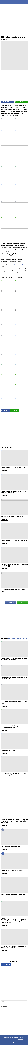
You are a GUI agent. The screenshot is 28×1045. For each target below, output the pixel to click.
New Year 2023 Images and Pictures (12, 516)
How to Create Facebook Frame (10, 846)
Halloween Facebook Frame (17, 638)
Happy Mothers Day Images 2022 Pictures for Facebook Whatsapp (14, 659)
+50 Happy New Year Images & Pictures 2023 (13, 590)
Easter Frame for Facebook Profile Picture (13, 894)
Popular (2, 829)
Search (26, 2)
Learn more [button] (20, 1039)
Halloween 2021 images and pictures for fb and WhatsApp (14, 678)
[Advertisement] (14, 19)
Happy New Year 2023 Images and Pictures (14, 540)
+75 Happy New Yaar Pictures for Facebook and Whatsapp (14, 565)
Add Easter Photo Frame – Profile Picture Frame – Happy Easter (13, 947)
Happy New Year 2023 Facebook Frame (13, 467)
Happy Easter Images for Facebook (12, 870)
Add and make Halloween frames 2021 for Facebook (14, 702)
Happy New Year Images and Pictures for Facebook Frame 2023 (13, 492)
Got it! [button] (14, 1042)
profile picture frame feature (17, 265)
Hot (2, 853)
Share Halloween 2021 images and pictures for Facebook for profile (14, 726)
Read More (4, 470)
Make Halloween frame (8, 750)
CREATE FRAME (6, 964)
